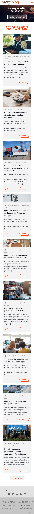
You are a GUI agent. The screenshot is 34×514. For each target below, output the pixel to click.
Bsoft (8, 109)
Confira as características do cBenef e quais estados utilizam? (15, 115)
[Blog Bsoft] (10, 2)
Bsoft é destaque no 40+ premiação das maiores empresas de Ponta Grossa (15, 451)
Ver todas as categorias (17, 17)
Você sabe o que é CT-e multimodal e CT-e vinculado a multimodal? (16, 168)
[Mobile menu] (31, 2)
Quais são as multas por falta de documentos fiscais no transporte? (16, 213)
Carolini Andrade (12, 56)
